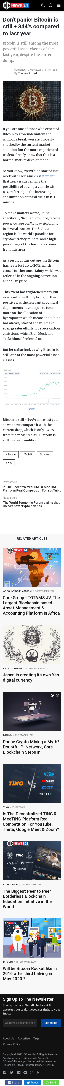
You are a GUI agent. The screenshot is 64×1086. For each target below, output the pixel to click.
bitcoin (12, 454)
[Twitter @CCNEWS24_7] (12, 1072)
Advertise (24, 1038)
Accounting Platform (17, 591)
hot (10, 462)
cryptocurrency (14, 668)
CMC (32, 409)
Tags (36, 1038)
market (45, 454)
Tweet (34, 1082)
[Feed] (38, 1072)
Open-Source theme (12, 1058)
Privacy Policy (12, 1044)
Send (52, 1082)
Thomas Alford (27, 73)
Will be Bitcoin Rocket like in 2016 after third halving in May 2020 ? (30, 973)
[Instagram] (31, 1072)
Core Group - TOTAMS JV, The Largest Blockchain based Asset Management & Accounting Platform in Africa (31, 605)
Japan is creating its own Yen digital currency (31, 677)
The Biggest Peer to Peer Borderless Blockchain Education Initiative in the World (27, 899)
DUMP (28, 454)
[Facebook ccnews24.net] (4, 1072)
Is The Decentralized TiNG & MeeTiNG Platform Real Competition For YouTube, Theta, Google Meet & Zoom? (31, 821)
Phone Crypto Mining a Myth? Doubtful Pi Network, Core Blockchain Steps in (31, 747)
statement (47, 176)
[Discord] (19, 1072)
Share (15, 1082)
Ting (6, 807)
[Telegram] (25, 1072)
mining (7, 735)
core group (10, 884)
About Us (8, 1038)
